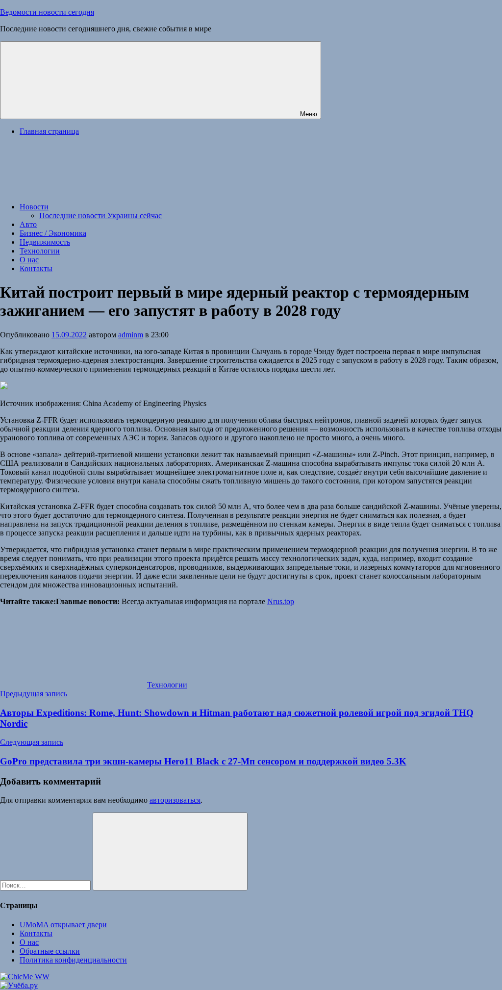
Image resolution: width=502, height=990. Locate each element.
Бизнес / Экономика (53, 233)
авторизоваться (175, 800)
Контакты (36, 268)
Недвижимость (45, 242)
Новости (34, 207)
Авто (28, 224)
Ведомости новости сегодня (47, 12)
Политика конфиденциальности (73, 960)
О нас (29, 259)
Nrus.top (280, 601)
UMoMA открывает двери (63, 924)
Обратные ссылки (50, 951)
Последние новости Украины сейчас (100, 215)
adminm (130, 334)
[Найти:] (46, 885)
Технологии (40, 251)
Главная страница (49, 131)
